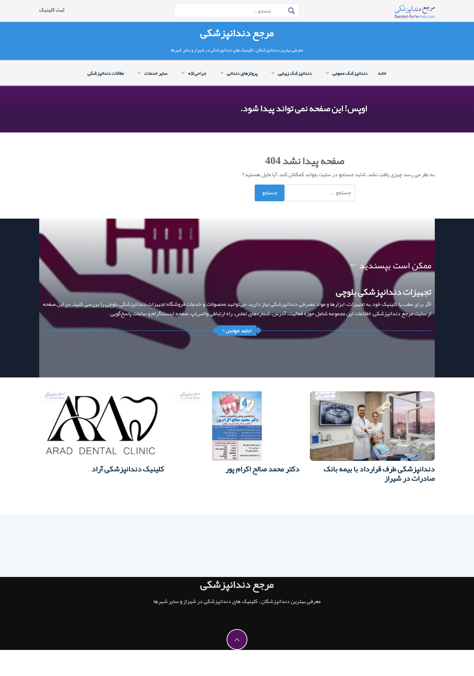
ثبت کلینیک (52, 9)
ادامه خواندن (238, 330)
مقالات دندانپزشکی (105, 73)
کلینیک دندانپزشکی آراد (128, 469)
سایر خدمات (156, 73)
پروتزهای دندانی (242, 73)
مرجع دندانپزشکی (237, 32)
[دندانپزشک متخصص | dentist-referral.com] (415, 13)
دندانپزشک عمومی (350, 73)
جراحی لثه (197, 73)
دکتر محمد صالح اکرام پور (262, 469)
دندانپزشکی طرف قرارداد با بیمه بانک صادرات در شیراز (379, 473)
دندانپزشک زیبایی (295, 73)
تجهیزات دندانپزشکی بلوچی (383, 292)
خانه (382, 73)
